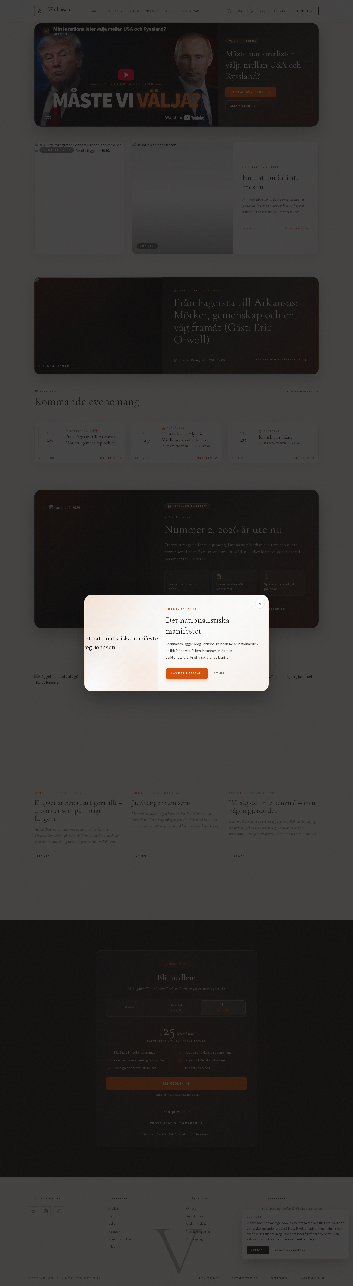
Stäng (219, 673)
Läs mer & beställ (186, 673)
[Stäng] (260, 604)
